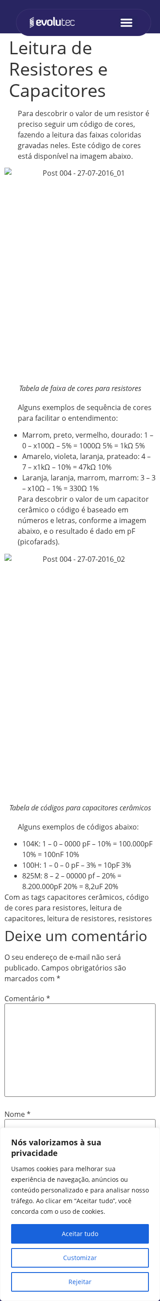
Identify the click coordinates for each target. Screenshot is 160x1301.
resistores (135, 918)
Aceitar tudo (80, 1233)
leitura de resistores (81, 918)
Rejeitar (80, 1281)
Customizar (80, 1257)
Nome (17, 1114)
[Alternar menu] (128, 22)
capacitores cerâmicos (85, 897)
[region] (80, 1214)
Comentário (27, 998)
